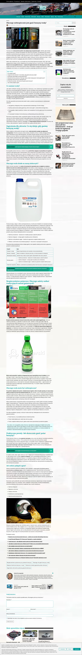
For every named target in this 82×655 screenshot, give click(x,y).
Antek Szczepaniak (12, 25)
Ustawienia (63, 649)
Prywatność (17, 1)
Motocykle (33, 16)
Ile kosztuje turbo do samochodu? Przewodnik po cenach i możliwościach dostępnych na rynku (69, 31)
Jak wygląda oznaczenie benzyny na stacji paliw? (20, 546)
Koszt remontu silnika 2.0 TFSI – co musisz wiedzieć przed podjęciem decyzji (69, 42)
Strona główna (9, 1)
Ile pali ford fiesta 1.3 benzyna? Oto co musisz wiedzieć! (45, 643)
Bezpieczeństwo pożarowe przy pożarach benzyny (19, 562)
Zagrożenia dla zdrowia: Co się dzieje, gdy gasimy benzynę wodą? (22, 74)
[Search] (75, 16)
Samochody (27, 16)
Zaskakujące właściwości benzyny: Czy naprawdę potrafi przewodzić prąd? (26, 553)
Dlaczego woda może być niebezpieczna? (17, 79)
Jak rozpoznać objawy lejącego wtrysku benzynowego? (22, 555)
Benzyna (18, 16)
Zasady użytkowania (25, 1)
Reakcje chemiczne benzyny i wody (15, 565)
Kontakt (39, 1)
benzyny (41, 167)
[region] (41, 649)
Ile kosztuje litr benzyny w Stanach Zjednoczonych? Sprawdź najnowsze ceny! (27, 557)
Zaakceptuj (77, 649)
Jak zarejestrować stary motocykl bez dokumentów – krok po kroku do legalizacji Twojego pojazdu (64, 126)
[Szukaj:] (64, 23)
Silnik (42, 16)
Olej (56, 16)
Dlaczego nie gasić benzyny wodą (41, 562)
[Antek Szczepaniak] (9, 576)
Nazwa (8, 609)
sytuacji (20, 58)
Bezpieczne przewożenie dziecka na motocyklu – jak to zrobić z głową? (68, 165)
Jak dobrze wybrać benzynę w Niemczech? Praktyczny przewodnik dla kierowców (28, 543)
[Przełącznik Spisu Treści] (43, 72)
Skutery (38, 16)
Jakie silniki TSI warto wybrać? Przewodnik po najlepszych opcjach (69, 62)
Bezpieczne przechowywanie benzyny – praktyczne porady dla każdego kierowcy (28, 536)
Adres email (33, 609)
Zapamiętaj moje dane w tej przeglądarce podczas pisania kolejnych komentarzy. (25, 618)
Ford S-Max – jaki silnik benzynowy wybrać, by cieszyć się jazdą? (28, 640)
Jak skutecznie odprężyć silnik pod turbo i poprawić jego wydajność (68, 71)
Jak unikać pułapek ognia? (13, 82)
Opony (52, 16)
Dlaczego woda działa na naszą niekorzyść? (17, 76)
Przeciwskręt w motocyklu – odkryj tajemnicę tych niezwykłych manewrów (68, 145)
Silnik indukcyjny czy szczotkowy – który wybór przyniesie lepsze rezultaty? (69, 52)
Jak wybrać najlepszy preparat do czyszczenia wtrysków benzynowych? (26, 550)
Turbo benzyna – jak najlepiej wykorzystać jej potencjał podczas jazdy (25, 541)
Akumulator (47, 16)
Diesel (22, 16)
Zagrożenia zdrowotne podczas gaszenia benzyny (19, 568)
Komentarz (9, 599)
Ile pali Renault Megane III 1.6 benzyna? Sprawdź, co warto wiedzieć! (25, 539)
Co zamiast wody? (12, 73)
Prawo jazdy (60, 16)
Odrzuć (69, 649)
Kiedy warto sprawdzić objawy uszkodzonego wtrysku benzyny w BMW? (26, 548)
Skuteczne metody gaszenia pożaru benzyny (36, 565)
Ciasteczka (34, 1)
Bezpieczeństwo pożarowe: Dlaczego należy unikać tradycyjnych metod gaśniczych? (26, 78)
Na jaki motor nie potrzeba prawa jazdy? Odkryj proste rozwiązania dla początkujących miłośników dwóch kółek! (68, 155)
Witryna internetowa (10, 613)
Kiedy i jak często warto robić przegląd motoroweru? (68, 137)
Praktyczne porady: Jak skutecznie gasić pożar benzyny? (20, 81)
